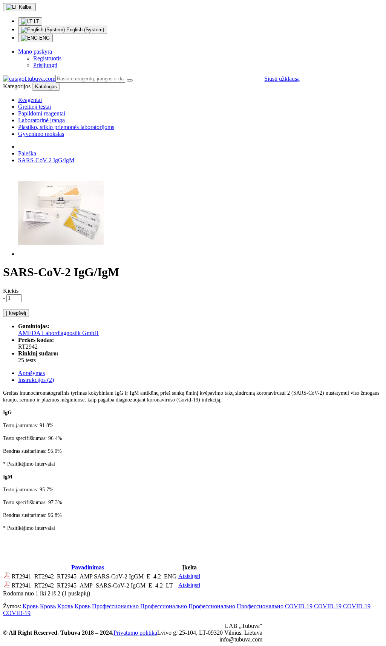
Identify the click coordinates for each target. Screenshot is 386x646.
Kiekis (10, 291)
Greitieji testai (34, 106)
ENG (44, 38)
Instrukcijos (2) (36, 380)
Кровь (30, 606)
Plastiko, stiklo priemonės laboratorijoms (66, 127)
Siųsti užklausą (282, 78)
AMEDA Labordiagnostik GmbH (58, 333)
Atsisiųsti (189, 576)
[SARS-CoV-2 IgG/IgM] (61, 254)
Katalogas (46, 86)
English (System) (84, 29)
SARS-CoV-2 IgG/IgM (46, 160)
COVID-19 (298, 606)
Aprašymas (31, 373)
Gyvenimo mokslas (41, 134)
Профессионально (115, 606)
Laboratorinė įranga (41, 120)
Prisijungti (45, 65)
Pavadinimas (87, 567)
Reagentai (30, 100)
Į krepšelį (16, 313)
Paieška (27, 153)
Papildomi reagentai (41, 113)
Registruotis (47, 58)
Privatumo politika (135, 632)
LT (35, 21)
